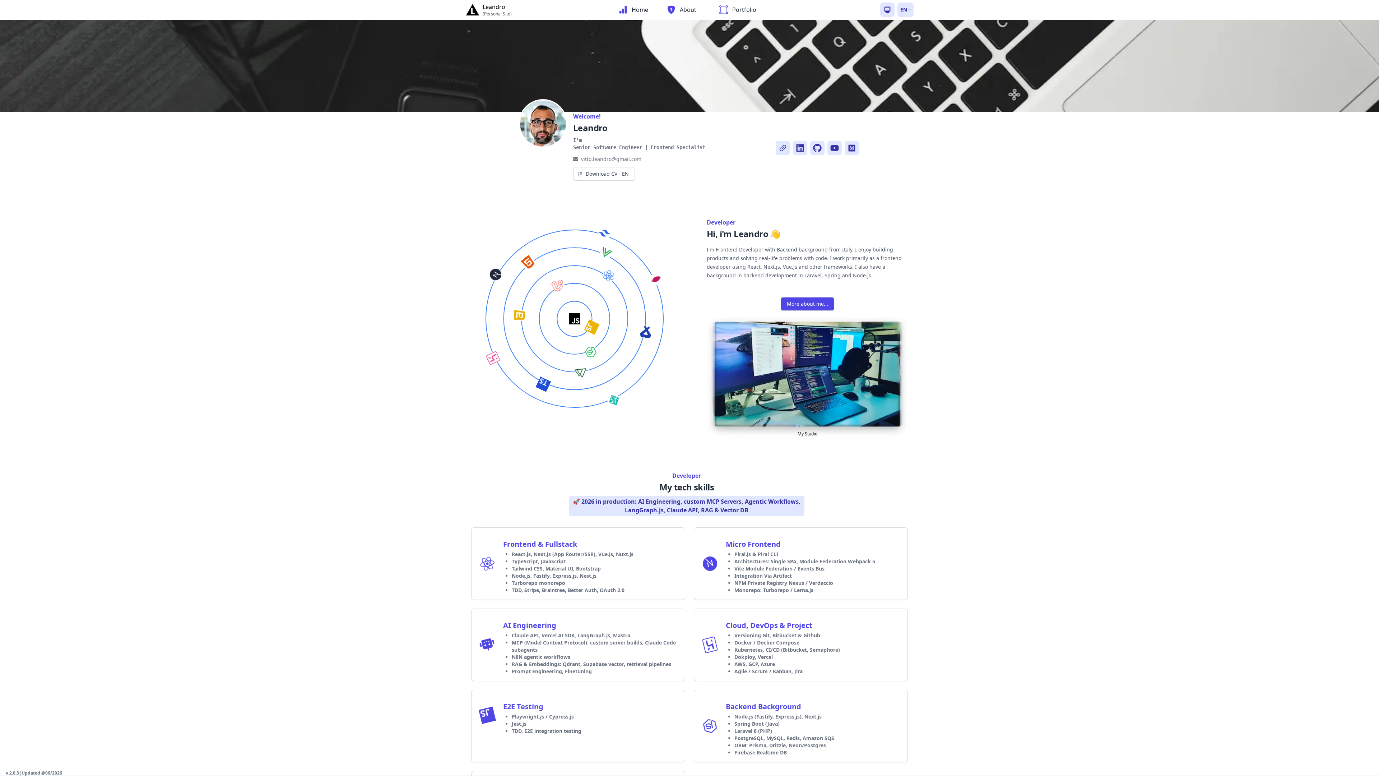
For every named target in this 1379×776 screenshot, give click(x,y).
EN (903, 9)
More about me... (807, 303)
